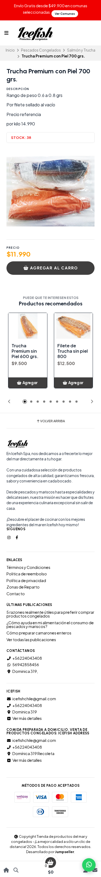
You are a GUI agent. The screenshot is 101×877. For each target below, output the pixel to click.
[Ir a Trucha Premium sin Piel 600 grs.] (27, 326)
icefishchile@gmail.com (34, 699)
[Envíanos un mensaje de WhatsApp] (89, 865)
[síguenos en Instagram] (9, 537)
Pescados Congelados (41, 50)
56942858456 (25, 664)
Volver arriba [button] (52, 421)
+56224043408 (27, 658)
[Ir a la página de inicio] (6, 870)
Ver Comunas (65, 14)
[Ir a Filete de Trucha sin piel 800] (73, 326)
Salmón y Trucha (81, 50)
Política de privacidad (26, 580)
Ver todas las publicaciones (31, 639)
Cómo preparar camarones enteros (38, 633)
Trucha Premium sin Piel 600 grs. (25, 351)
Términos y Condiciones (28, 567)
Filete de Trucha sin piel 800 (72, 351)
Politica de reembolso (26, 574)
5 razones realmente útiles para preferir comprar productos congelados (50, 614)
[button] (9, 401)
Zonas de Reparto (23, 587)
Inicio (10, 50)
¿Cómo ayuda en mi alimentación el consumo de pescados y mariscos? (50, 625)
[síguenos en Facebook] (17, 537)
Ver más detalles (27, 718)
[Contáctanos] (95, 870)
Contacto (15, 594)
